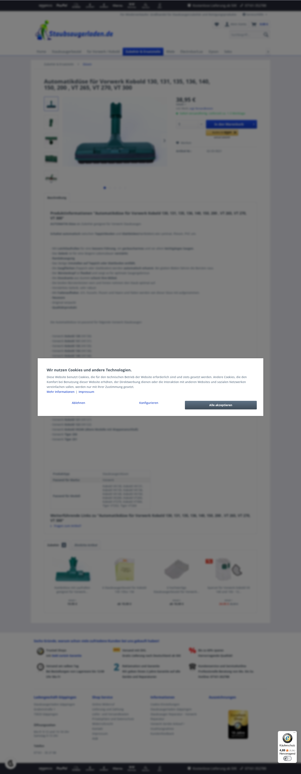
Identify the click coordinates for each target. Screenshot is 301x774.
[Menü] (294, 733)
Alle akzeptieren (220, 405)
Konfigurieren (148, 403)
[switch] (287, 758)
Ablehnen (78, 403)
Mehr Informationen (61, 392)
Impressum (86, 392)
